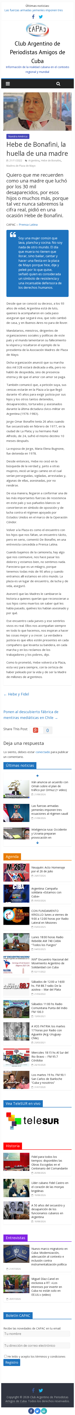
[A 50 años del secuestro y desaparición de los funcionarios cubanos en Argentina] (16, 1203)
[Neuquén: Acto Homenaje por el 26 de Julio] (16, 866)
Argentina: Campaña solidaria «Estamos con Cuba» (46, 892)
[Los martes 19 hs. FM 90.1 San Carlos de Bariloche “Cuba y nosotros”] (16, 1073)
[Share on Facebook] (31, 1413)
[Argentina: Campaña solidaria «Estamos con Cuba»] (16, 887)
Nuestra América (17, 136)
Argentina (33, 160)
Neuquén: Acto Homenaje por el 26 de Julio (48, 869)
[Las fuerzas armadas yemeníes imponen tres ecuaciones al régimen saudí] (16, 806)
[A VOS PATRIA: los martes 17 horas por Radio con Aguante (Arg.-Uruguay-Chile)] (16, 1024)
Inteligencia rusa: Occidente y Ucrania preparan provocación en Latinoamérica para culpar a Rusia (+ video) (49, 837)
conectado (43, 752)
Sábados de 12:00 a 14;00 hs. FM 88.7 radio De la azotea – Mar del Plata (48, 985)
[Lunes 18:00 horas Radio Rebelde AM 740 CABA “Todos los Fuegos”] (16, 935)
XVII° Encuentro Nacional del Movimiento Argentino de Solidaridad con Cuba (49, 963)
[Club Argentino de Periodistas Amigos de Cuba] (37, 25)
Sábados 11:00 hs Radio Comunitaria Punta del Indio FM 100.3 (49, 1008)
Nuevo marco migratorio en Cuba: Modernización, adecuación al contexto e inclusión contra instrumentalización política (49, 1256)
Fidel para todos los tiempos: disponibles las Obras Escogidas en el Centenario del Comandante (49, 1162)
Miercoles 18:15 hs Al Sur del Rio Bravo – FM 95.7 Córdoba (49, 1056)
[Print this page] (44, 1413)
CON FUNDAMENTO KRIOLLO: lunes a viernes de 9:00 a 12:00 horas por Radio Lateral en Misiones (50, 917)
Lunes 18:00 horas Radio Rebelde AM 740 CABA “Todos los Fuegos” (47, 941)
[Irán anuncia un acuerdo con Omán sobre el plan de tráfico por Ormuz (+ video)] (16, 782)
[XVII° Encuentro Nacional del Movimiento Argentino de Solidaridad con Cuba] (16, 957)
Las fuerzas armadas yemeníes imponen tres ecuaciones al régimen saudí (49, 810)
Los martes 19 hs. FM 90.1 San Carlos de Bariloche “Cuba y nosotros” (48, 1079)
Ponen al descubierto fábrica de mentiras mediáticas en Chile (30, 714)
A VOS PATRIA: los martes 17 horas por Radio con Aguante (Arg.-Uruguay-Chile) (48, 1032)
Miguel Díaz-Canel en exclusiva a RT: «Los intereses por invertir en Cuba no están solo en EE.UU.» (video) (46, 1286)
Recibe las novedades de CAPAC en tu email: (32, 1328)
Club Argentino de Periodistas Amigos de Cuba (37, 51)
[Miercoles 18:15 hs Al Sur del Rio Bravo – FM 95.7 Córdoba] (16, 1051)
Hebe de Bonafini (51, 160)
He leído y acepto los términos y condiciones (36, 1356)
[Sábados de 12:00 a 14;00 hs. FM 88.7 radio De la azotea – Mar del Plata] (16, 980)
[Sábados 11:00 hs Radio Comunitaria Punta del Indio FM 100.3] (16, 1002)
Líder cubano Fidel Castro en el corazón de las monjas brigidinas (49, 1187)
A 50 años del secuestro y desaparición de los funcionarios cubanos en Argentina (48, 1211)
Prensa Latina (28, 224)
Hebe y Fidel (16, 694)
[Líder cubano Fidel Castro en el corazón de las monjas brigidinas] (16, 1181)
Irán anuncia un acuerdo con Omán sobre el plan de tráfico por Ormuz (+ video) (49, 786)
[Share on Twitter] (38, 1413)
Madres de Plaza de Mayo (21, 165)
